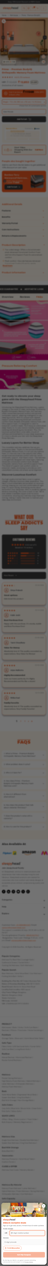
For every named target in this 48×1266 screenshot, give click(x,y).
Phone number (8, 1228)
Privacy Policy (29, 1262)
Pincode (6, 1238)
